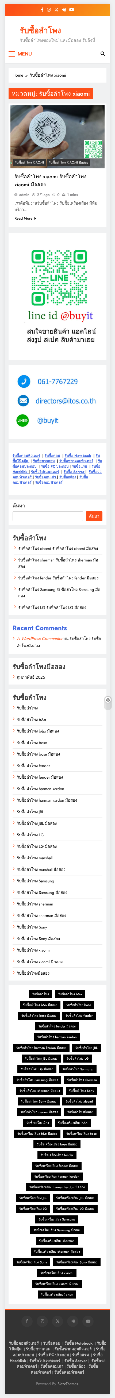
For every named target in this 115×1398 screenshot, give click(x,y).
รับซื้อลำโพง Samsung (35, 881)
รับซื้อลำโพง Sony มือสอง (38, 939)
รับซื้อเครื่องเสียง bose (81, 1133)
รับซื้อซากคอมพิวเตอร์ (76, 461)
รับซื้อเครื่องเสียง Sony (31, 1262)
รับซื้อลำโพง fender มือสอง (40, 777)
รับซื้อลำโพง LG (30, 835)
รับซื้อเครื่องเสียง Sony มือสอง (76, 1262)
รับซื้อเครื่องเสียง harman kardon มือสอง (57, 1187)
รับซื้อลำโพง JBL (30, 812)
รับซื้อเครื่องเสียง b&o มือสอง (37, 1133)
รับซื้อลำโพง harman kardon (40, 789)
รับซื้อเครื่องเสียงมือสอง (57, 1294)
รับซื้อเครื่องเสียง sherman (57, 1240)
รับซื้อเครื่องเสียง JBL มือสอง (75, 1198)
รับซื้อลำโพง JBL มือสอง (37, 823)
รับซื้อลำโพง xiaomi (29, 162)
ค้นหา (19, 505)
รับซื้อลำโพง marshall (34, 858)
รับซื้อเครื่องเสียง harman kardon (56, 1176)
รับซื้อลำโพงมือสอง (33, 973)
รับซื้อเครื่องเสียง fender (57, 1155)
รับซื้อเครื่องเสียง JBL (33, 1198)
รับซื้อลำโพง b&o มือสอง (38, 731)
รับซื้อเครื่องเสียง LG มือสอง (75, 1208)
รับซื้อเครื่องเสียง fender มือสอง (56, 1165)
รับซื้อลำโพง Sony (32, 927)
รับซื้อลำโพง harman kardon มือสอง (47, 800)
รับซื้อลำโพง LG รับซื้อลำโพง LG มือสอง (52, 608)
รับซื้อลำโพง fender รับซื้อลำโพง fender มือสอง (58, 578)
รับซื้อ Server (74, 471)
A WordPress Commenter (39, 638)
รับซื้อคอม (52, 455)
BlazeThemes (67, 1383)
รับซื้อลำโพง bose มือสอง (38, 754)
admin (24, 194)
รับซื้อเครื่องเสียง (37, 1122)
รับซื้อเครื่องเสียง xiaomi (56, 1273)
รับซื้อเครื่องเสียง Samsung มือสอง (56, 1230)
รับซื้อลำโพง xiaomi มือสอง (68, 162)
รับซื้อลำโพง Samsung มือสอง (42, 893)
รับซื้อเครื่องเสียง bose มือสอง (57, 1144)
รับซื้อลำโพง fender (33, 766)
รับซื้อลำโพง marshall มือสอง (41, 869)
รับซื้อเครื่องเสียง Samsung (57, 1219)
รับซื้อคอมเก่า (46, 477)
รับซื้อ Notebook (78, 455)
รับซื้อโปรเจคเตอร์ (45, 471)
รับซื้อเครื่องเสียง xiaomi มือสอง (57, 1283)
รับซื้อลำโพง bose (32, 743)
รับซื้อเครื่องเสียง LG (33, 1208)
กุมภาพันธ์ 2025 (31, 677)
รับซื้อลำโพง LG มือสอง (37, 846)
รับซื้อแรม (79, 466)
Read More (23, 218)
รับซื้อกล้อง (67, 477)
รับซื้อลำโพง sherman (35, 904)
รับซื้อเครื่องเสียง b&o (72, 1122)
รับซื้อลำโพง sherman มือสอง (41, 916)
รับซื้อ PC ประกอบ (54, 466)
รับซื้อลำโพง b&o (31, 720)
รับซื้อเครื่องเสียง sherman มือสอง (57, 1251)
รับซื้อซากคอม (44, 461)
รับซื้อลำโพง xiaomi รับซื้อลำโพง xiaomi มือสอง (58, 549)
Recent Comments (40, 628)
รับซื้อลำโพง (40, 30)
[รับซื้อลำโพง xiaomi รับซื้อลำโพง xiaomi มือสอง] (57, 136)
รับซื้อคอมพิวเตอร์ (26, 455)
